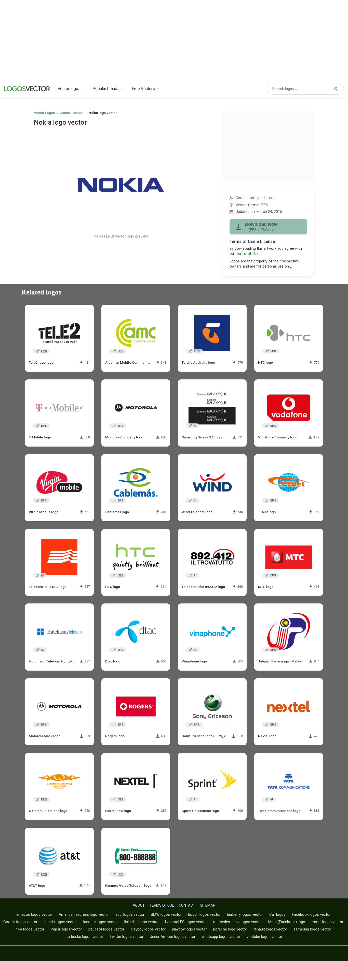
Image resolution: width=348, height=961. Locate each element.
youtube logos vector (264, 936)
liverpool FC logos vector (186, 922)
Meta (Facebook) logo (286, 922)
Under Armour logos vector (172, 936)
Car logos (277, 914)
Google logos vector (20, 922)
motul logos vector (327, 922)
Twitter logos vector (126, 936)
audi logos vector (129, 914)
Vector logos (69, 88)
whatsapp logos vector (221, 936)
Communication (72, 113)
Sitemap (207, 905)
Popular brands (105, 88)
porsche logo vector (230, 929)
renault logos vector (270, 929)
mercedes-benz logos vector (237, 922)
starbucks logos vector (83, 936)
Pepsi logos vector (66, 929)
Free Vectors (143, 88)
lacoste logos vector (100, 922)
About (139, 905)
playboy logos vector (148, 929)
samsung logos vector (312, 929)
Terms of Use (247, 254)
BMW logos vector (166, 914)
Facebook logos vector (311, 914)
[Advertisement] (174, 40)
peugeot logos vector (106, 929)
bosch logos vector (204, 914)
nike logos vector (30, 929)
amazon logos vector (34, 914)
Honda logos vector (60, 922)
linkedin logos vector (141, 922)
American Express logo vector (84, 914)
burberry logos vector (245, 914)
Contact (187, 905)
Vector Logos (44, 113)
